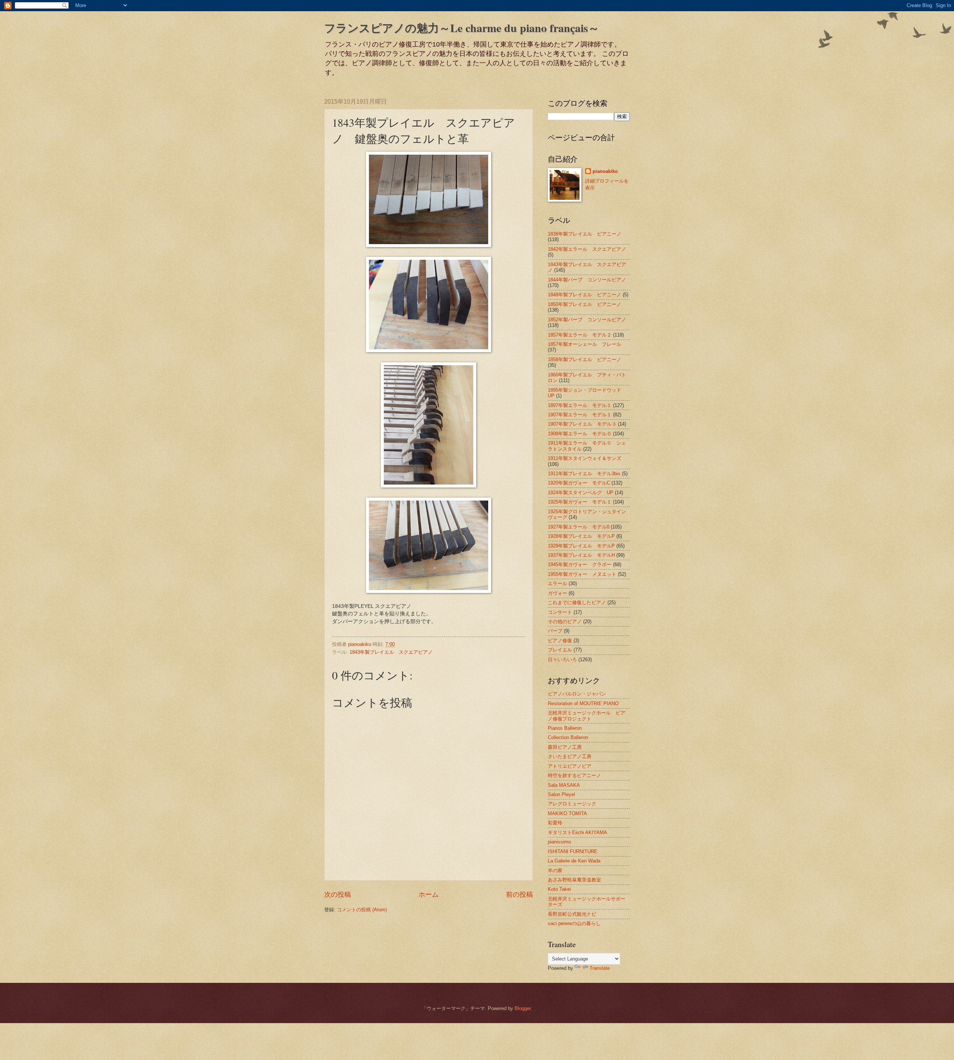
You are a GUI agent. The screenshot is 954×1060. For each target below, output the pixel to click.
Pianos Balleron (565, 728)
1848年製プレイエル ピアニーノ (584, 294)
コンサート (560, 612)
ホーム (428, 894)
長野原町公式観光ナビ (572, 914)
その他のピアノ (565, 621)
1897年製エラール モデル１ (580, 405)
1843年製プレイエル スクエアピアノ (391, 652)
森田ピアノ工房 (565, 747)
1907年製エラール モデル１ (580, 414)
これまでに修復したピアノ (577, 602)
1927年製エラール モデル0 (578, 527)
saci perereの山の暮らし (574, 923)
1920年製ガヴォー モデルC (579, 483)
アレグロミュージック (572, 804)
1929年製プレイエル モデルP (581, 546)
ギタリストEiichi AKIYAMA (577, 832)
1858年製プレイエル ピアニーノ (584, 359)
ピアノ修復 (560, 640)
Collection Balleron (568, 737)
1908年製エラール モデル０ (580, 433)
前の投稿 (519, 894)
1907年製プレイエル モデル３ (582, 424)
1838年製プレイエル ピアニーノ (584, 234)
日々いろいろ (562, 659)
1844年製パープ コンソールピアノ (587, 280)
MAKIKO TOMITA (567, 813)
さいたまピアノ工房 (569, 756)
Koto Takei (559, 889)
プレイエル (560, 650)
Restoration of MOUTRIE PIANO (583, 703)
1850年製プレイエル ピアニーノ (584, 304)
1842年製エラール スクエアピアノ (587, 249)
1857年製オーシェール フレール (584, 344)
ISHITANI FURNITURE (572, 851)
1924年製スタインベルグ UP (580, 492)
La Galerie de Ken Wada (574, 861)
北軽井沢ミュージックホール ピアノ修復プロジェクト (586, 715)
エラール (557, 583)
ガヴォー (557, 593)
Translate (600, 968)
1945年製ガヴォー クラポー (580, 564)
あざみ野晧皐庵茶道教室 (574, 880)
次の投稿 (337, 894)
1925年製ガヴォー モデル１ (580, 502)
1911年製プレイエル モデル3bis (584, 473)
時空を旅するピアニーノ (574, 775)
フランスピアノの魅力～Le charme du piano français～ (461, 27)
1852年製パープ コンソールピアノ (587, 319)
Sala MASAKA (564, 785)
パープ (555, 631)
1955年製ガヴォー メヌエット (582, 574)
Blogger (523, 1008)
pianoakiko (605, 171)
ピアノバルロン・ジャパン (577, 694)
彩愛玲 (555, 823)
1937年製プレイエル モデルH (581, 555)
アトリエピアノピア (569, 766)
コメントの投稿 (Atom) (362, 909)
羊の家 (555, 870)
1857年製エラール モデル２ (580, 335)
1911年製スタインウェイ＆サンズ (584, 458)
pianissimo (559, 842)
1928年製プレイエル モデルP (581, 536)
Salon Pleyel (561, 794)
